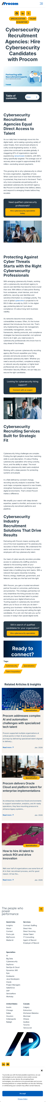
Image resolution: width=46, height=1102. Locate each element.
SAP (8, 991)
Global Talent (28, 934)
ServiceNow (11, 994)
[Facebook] (16, 13)
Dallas (8, 1013)
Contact (9, 931)
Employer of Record (31, 943)
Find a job (10, 934)
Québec (26, 1022)
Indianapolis (11, 1019)
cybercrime (19, 301)
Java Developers (12, 979)
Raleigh (9, 1022)
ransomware (19, 156)
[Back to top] (41, 909)
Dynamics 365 (12, 970)
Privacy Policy (22, 1099)
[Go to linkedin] (3, 1064)
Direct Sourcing (29, 931)
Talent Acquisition (26, 20)
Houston (9, 1016)
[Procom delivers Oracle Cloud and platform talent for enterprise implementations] (23, 788)
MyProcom (10, 937)
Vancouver (27, 1028)
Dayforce (9, 964)
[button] (42, 1070)
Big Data (9, 959)
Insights (9, 925)
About (8, 928)
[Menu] (41, 3)
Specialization (18, 19)
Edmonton (27, 1010)
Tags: (6, 661)
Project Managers (13, 985)
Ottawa (26, 1019)
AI (7, 956)
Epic (8, 973)
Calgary (26, 1007)
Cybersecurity (11, 666)
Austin (8, 1007)
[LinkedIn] (22, 13)
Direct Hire (27, 928)
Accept (23, 1093)
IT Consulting (28, 937)
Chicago (9, 1010)
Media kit (9, 940)
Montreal (26, 1016)
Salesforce (10, 988)
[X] (28, 13)
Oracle (8, 982)
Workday (9, 996)
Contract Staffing (30, 925)
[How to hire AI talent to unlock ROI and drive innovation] (23, 854)
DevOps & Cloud (12, 967)
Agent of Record (29, 940)
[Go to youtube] (8, 1064)
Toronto (26, 1025)
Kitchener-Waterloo (31, 1013)
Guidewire (10, 976)
